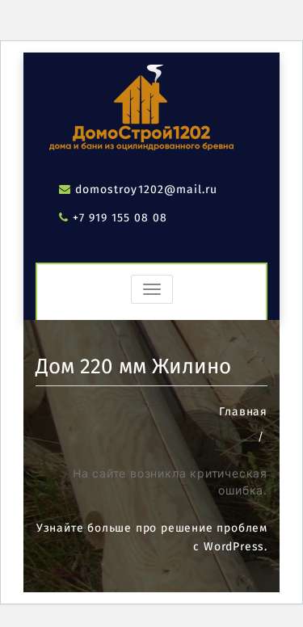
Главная (243, 412)
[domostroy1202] (137, 110)
